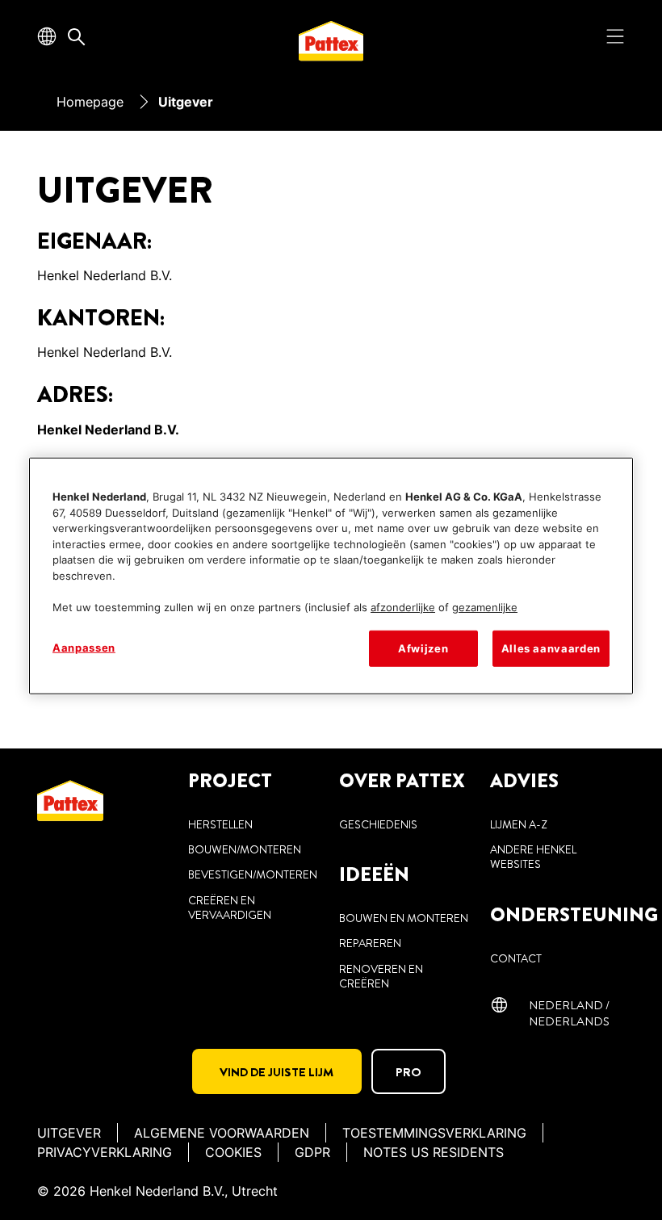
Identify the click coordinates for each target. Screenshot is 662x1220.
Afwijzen (423, 648)
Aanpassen (83, 647)
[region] (331, 575)
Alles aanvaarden (551, 648)
